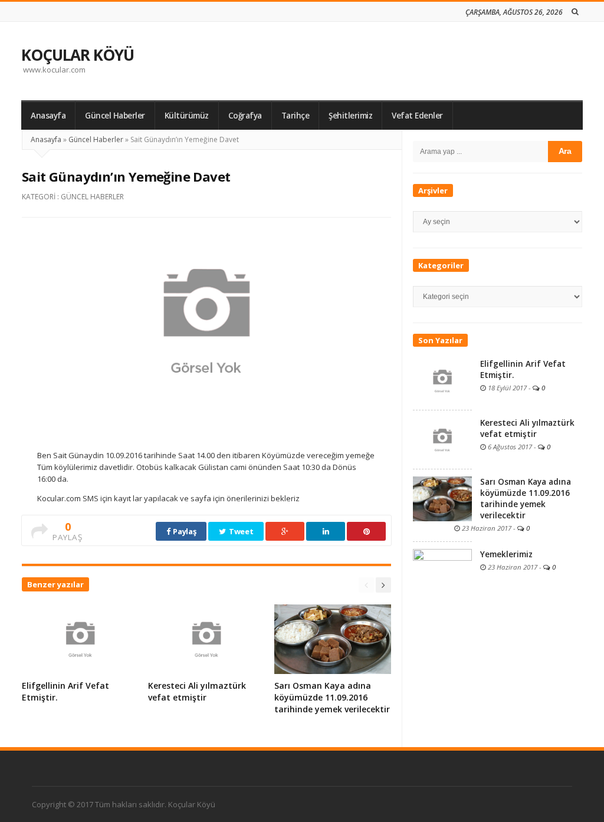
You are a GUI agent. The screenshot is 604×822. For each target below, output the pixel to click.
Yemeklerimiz (506, 554)
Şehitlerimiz (350, 115)
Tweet (240, 531)
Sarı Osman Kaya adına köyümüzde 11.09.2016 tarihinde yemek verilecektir (332, 697)
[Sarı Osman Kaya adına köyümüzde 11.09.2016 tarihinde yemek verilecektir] (442, 497)
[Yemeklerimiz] (442, 570)
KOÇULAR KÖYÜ (77, 54)
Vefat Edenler (417, 115)
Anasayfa (48, 115)
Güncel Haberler (115, 115)
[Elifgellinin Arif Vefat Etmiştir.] (442, 379)
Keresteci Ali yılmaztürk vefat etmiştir (197, 691)
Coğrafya (245, 115)
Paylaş (184, 531)
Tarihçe (295, 115)
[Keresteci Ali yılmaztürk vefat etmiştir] (442, 438)
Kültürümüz (187, 115)
